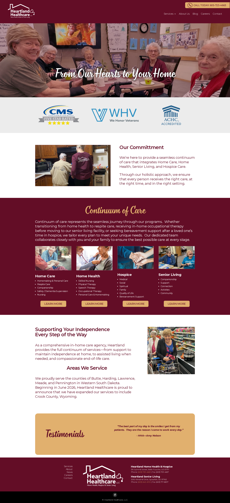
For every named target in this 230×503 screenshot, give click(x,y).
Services (168, 14)
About (69, 469)
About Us (184, 14)
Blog (195, 14)
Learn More (53, 303)
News (70, 472)
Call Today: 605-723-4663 (210, 5)
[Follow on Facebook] (115, 495)
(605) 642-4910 (144, 482)
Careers (205, 14)
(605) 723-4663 (144, 472)
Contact (217, 14)
